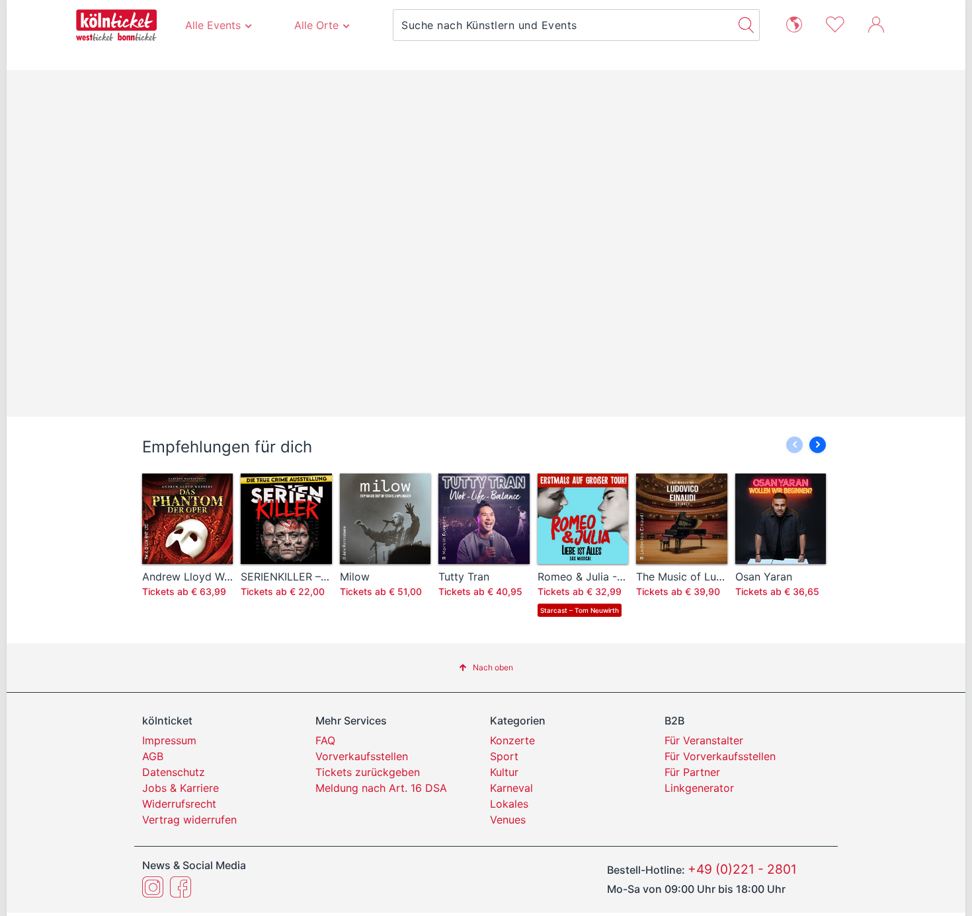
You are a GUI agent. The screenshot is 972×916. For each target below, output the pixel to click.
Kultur (504, 772)
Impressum (169, 740)
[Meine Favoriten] (835, 22)
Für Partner (692, 772)
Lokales (509, 803)
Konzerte (512, 740)
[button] (817, 445)
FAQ (325, 740)
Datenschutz (173, 772)
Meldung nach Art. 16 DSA (381, 787)
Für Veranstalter (704, 740)
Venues (508, 819)
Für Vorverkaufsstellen (720, 756)
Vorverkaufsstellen (361, 756)
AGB (152, 756)
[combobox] (563, 25)
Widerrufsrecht (179, 803)
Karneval (511, 787)
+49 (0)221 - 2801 (742, 869)
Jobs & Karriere (180, 787)
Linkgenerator (699, 787)
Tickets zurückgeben (367, 772)
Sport (504, 756)
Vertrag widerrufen (189, 819)
